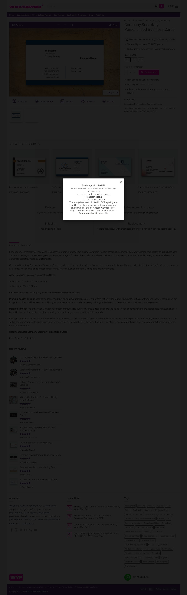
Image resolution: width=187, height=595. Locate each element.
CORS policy (107, 202)
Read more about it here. (91, 213)
